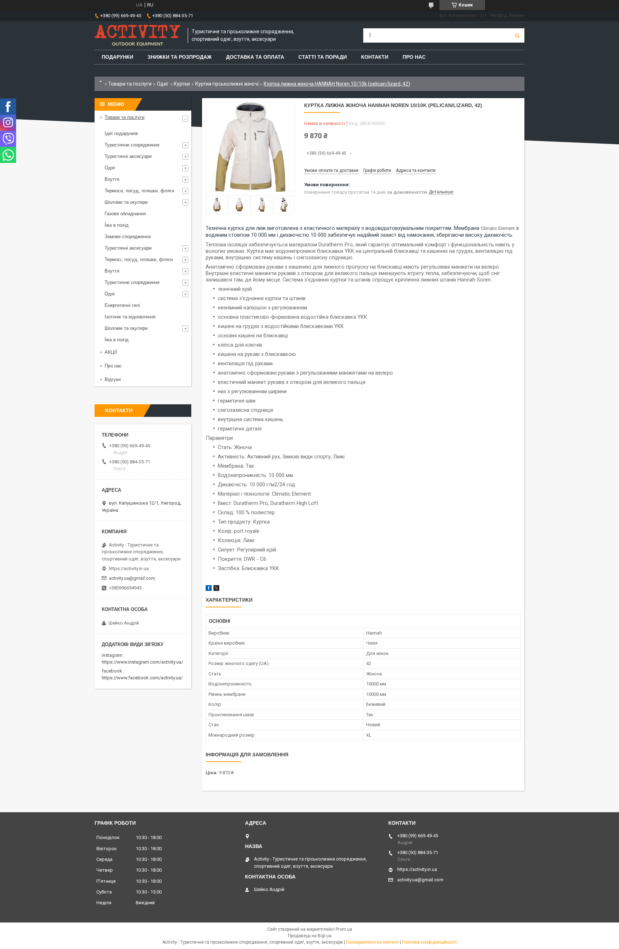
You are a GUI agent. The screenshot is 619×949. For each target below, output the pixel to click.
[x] (216, 589)
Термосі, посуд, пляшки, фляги (139, 259)
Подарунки (117, 57)
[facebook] (209, 589)
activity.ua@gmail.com (132, 578)
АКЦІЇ (111, 352)
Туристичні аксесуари (128, 156)
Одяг (163, 84)
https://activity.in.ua (129, 568)
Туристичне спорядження (132, 145)
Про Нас (414, 57)
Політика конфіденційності (429, 942)
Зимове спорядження (128, 236)
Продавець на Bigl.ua (309, 935)
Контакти (374, 57)
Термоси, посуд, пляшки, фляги (139, 190)
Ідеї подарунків (121, 133)
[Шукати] (517, 35)
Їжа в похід (117, 225)
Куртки (182, 84)
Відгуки (113, 379)
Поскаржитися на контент (372, 942)
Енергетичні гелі (122, 305)
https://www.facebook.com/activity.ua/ (142, 677)
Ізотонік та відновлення (130, 316)
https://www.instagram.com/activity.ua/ (142, 662)
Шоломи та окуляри (126, 202)
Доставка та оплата (255, 57)
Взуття (112, 179)
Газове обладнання (125, 213)
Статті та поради (322, 57)
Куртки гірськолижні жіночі (227, 84)
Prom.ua (344, 929)
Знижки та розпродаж (180, 57)
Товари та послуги (130, 84)
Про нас (113, 365)
